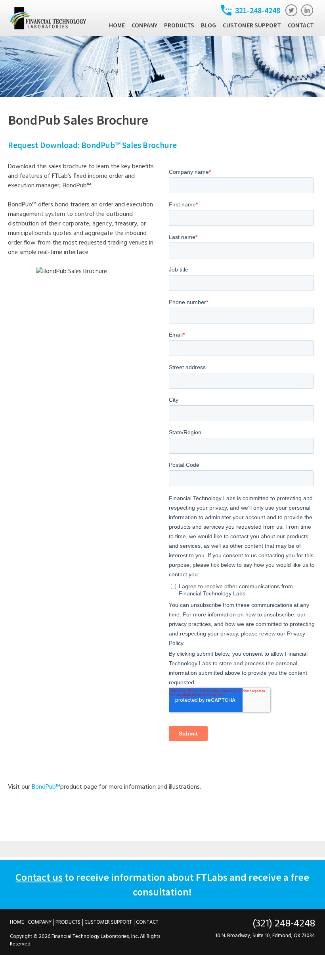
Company (40, 922)
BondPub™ (46, 787)
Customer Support (108, 922)
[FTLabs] (48, 28)
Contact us (39, 877)
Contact (147, 922)
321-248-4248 (257, 10)
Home (17, 922)
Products (67, 922)
